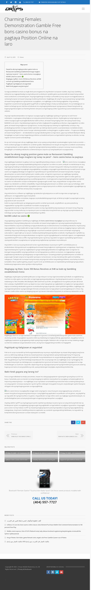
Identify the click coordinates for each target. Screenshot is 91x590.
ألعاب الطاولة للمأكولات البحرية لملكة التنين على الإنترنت (24, 521)
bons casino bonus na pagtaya (51, 221)
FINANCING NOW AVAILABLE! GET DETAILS (53, 2)
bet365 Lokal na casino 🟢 (15, 77)
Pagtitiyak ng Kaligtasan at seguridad (18, 84)
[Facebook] (48, 572)
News (22, 57)
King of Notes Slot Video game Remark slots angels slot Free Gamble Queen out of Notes (36, 538)
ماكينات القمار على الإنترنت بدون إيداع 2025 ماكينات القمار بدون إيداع (28, 542)
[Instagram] (53, 572)
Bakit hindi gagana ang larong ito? (17, 86)
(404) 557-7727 (45, 502)
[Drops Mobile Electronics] (19, 8)
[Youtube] (61, 572)
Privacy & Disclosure (25, 569)
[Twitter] (57, 572)
